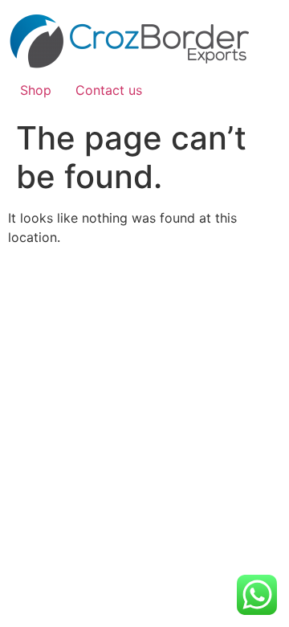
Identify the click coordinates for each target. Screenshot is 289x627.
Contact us (108, 90)
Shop (35, 90)
